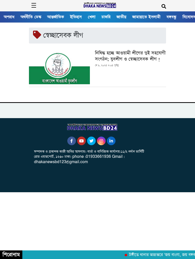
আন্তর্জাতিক (55, 17)
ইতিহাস (76, 17)
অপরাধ (9, 17)
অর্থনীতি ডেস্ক (31, 17)
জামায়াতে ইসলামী (146, 17)
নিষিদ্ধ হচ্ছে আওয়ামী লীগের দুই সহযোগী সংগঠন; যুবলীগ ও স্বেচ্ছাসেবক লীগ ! (130, 56)
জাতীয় (121, 17)
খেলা (91, 17)
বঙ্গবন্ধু (171, 17)
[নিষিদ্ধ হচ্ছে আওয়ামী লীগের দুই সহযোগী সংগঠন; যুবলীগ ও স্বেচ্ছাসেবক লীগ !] (59, 67)
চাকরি (106, 17)
